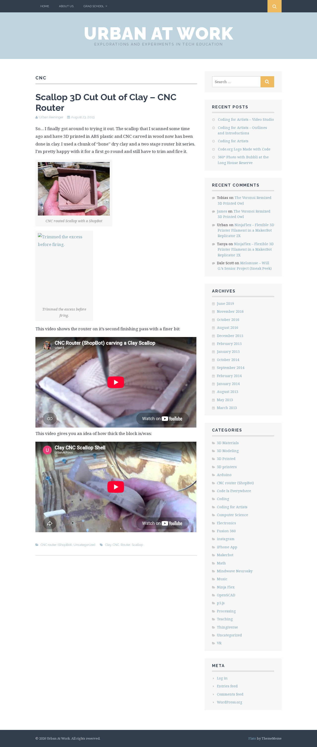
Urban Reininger (51, 117)
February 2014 (229, 375)
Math (221, 563)
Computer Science (232, 514)
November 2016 (230, 311)
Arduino (224, 474)
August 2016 (227, 327)
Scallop (137, 545)
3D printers (227, 466)
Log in (222, 678)
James (222, 211)
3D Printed (226, 458)
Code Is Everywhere (234, 490)
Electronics (226, 523)
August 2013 (227, 391)
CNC (116, 545)
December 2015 (230, 335)
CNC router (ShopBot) (56, 545)
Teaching (225, 619)
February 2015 (229, 343)
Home (44, 6)
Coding (223, 498)
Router (125, 545)
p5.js (221, 603)
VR (219, 643)
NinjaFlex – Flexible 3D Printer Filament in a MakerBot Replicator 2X (246, 230)
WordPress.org (229, 702)
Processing (226, 611)
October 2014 (228, 359)
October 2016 (228, 319)
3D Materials (228, 442)
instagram (226, 538)
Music (222, 579)
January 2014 (228, 383)
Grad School (93, 6)
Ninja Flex (226, 587)
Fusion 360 (226, 531)
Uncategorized (84, 545)
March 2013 (227, 407)
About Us (66, 6)
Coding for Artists (233, 141)
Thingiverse (227, 627)
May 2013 (225, 399)
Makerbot (225, 555)
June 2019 (225, 303)
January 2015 (228, 351)
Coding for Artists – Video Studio (246, 119)
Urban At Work (159, 33)
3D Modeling (228, 450)
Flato (252, 738)
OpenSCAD (226, 595)
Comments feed (230, 694)
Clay (108, 545)
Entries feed (227, 686)
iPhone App (227, 547)
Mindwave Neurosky (235, 571)
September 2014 (230, 367)
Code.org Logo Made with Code (244, 149)
